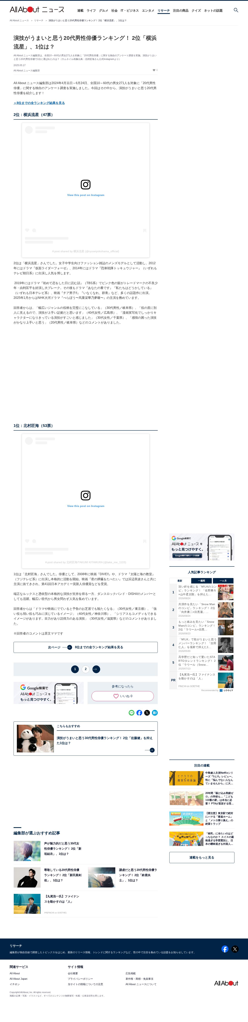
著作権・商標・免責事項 (139, 979)
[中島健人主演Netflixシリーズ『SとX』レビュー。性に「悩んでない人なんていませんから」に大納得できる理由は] (218, 778)
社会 (114, 10)
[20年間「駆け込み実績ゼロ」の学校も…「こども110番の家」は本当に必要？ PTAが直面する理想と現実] (218, 798)
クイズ (196, 10)
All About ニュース (19, 20)
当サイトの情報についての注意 (85, 984)
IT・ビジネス (130, 10)
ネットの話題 (213, 10)
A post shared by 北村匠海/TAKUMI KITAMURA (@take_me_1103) (85, 562)
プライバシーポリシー (80, 979)
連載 (80, 10)
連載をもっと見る (201, 857)
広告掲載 (131, 973)
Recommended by (210, 690)
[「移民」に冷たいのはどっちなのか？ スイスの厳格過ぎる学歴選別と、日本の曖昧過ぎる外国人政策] (218, 839)
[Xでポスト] (147, 713)
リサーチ (164, 10)
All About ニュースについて (141, 984)
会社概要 (73, 973)
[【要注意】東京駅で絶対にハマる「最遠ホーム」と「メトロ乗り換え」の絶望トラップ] (218, 819)
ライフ (91, 10)
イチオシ (15, 984)
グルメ (103, 10)
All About (15, 973)
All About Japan (18, 979)
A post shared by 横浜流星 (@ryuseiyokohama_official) (85, 251)
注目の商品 (181, 10)
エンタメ (148, 10)
